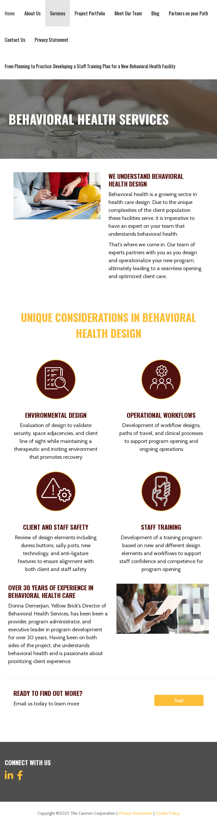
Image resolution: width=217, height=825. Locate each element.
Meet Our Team (128, 13)
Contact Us (15, 39)
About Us (32, 13)
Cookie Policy (167, 813)
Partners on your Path (188, 13)
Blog (155, 13)
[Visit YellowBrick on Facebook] (20, 777)
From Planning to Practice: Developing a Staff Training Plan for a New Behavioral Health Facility (90, 66)
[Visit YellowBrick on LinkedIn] (9, 777)
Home (10, 13)
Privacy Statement (51, 39)
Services (57, 13)
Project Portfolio (90, 13)
